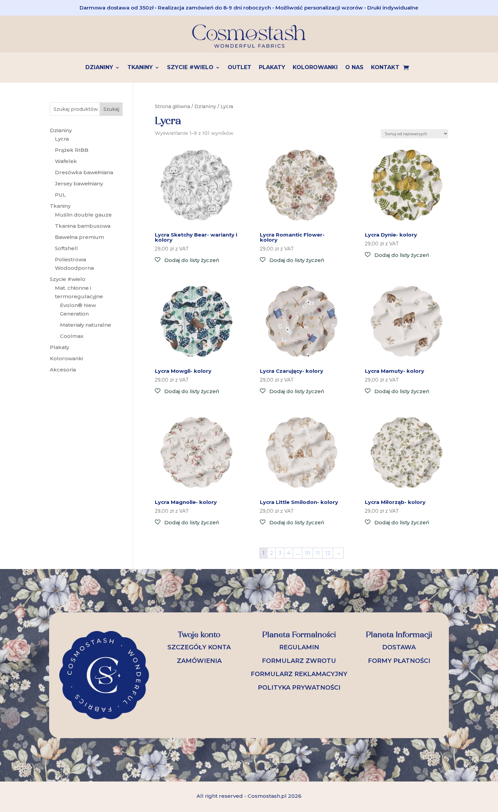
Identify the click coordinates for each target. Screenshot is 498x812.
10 (307, 553)
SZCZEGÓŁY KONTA (199, 647)
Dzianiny (99, 67)
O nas (354, 67)
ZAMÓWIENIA (199, 661)
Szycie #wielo (190, 67)
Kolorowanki (315, 67)
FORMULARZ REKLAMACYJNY (299, 674)
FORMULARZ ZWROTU (299, 661)
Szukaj (111, 109)
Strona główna (172, 106)
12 (327, 553)
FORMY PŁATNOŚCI (399, 661)
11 (318, 553)
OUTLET (239, 67)
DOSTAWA (399, 647)
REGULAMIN (299, 647)
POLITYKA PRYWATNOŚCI (299, 687)
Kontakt (385, 67)
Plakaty (272, 67)
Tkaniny (140, 67)
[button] (187, 260)
